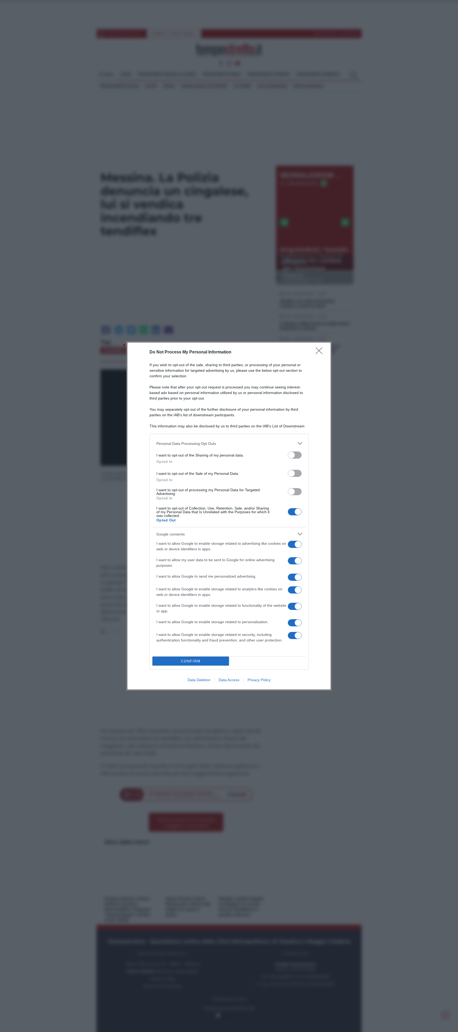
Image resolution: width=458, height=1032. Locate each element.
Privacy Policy (259, 680)
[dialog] (229, 516)
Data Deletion (199, 680)
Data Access (229, 680)
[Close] (321, 352)
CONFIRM (191, 661)
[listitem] (229, 443)
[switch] (295, 455)
